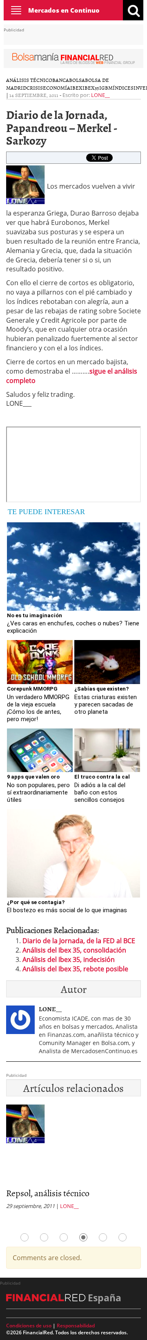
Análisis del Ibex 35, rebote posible (75, 968)
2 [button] (44, 1237)
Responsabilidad (76, 1325)
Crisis (35, 88)
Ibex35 (90, 88)
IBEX (76, 88)
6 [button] (122, 1237)
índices (123, 88)
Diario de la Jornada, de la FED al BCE (78, 940)
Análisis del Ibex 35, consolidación (74, 950)
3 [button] (64, 1237)
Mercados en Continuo (64, 10)
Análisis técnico (29, 80)
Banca (60, 80)
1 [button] (24, 1237)
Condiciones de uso (28, 1325)
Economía (56, 88)
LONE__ (100, 95)
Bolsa (77, 80)
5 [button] (103, 1237)
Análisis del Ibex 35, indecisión (68, 959)
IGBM (106, 88)
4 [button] (83, 1237)
